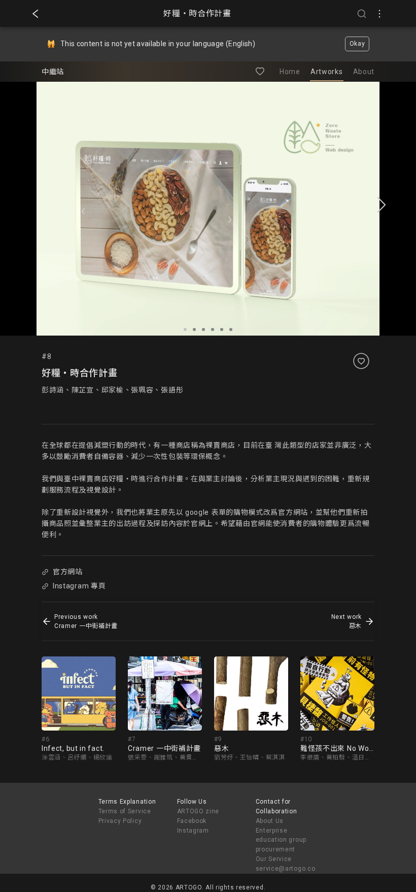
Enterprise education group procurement (281, 840)
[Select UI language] (379, 14)
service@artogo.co (286, 868)
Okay (357, 43)
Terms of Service (124, 811)
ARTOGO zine (198, 811)
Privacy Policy (120, 820)
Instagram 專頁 (79, 586)
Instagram (193, 830)
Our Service (274, 859)
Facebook (192, 820)
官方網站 (68, 572)
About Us (270, 820)
